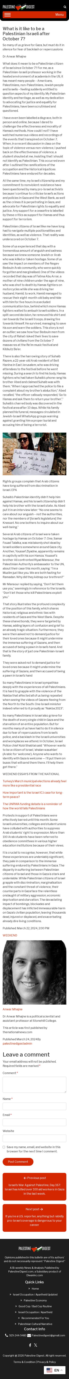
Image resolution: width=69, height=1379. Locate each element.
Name (8, 1099)
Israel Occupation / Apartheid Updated (35, 1294)
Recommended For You (35, 1318)
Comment (10, 1073)
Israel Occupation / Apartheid (35, 1312)
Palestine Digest (34, 1355)
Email (7, 1115)
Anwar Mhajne (12, 1009)
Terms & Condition (24, 1361)
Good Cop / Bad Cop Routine (35, 1306)
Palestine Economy (35, 1300)
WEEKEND (10, 935)
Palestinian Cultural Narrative (35, 1323)
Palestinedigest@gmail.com (48, 1335)
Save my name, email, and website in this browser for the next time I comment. (34, 1149)
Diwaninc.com (34, 1275)
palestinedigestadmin (17, 1043)
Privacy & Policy (46, 1361)
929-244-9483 (17, 1335)
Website (8, 1131)
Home (35, 1288)
